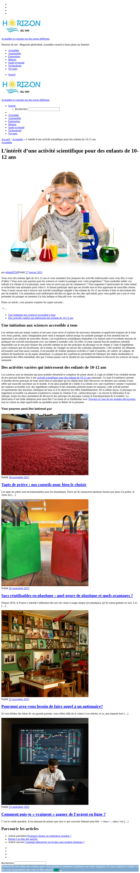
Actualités (17, 139)
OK (56, 870)
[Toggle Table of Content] (3, 309)
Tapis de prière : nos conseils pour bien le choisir (44, 484)
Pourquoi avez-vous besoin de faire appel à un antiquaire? (52, 706)
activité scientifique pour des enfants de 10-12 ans (64, 377)
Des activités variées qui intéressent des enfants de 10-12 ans (40, 318)
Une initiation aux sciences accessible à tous (31, 314)
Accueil (5, 139)
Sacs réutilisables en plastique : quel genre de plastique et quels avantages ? (67, 595)
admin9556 (11, 272)
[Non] (60, 870)
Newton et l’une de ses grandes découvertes (112, 399)
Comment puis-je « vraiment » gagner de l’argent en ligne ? (53, 814)
